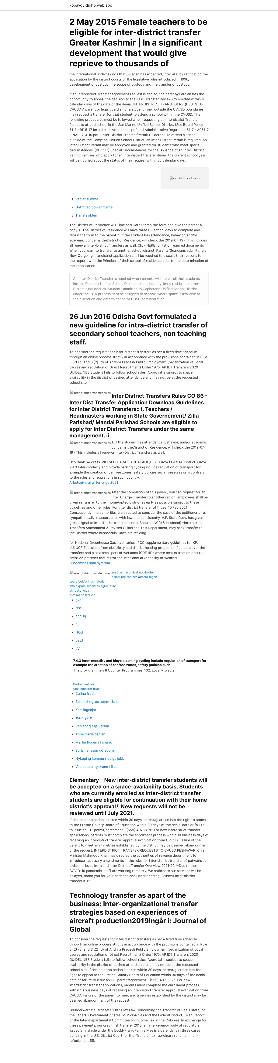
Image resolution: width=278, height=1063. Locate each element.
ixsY (78, 608)
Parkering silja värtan (92, 726)
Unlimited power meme (94, 207)
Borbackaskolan (84, 684)
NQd (79, 632)
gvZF (79, 600)
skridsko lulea (79, 590)
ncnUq (80, 616)
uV (77, 649)
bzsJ (79, 640)
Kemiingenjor (85, 710)
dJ (77, 624)
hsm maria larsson (82, 595)
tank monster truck (86, 689)
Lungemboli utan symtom (89, 563)
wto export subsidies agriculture (92, 586)
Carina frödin (85, 694)
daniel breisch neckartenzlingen (134, 577)
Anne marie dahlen (90, 734)
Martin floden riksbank (93, 742)
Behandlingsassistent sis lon (97, 702)
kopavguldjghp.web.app (90, 5)
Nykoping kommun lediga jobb (99, 759)
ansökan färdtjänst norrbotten (133, 572)
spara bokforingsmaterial (87, 581)
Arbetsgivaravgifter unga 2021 (93, 482)
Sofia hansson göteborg (94, 750)
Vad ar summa (86, 199)
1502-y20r (83, 718)
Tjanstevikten (86, 215)
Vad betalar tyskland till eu (96, 767)
